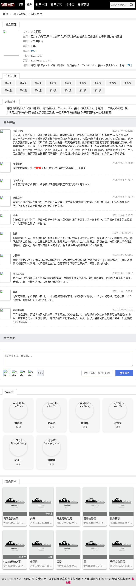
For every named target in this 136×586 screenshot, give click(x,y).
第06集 (82, 83)
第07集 (97, 83)
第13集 (52, 90)
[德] (95, 544)
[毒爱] (68, 544)
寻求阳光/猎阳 (64, 518)
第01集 (8, 83)
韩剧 (29, 4)
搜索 (131, 5)
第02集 (23, 83)
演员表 (9, 391)
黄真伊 (33, 561)
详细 (129, 65)
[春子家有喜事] (121, 544)
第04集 (52, 83)
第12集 (38, 90)
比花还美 (115, 518)
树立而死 (36, 14)
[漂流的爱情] (95, 501)
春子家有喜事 (117, 561)
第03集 (38, 83)
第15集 (82, 90)
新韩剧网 (29, 578)
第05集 (68, 83)
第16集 (97, 90)
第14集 (68, 90)
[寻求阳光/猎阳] (68, 501)
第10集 (8, 90)
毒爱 (59, 561)
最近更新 (83, 4)
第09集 (127, 83)
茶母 (32, 518)
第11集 (23, 90)
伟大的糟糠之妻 (12, 561)
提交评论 (124, 373)
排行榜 (70, 4)
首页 (20, 4)
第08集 (112, 83)
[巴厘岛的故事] (15, 501)
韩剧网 (7, 5)
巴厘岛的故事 (10, 518)
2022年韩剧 (20, 14)
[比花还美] (121, 501)
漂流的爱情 (89, 518)
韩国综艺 (56, 4)
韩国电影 (41, 4)
